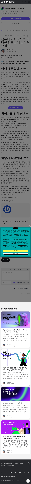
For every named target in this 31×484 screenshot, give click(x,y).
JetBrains (13, 480)
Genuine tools (11, 465)
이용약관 (5, 241)
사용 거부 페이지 (22, 245)
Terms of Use (18, 463)
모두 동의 (15, 251)
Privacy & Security (6, 463)
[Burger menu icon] (29, 2)
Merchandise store (9, 477)
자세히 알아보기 (15, 237)
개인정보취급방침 (23, 239)
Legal (3, 465)
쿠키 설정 (15, 253)
